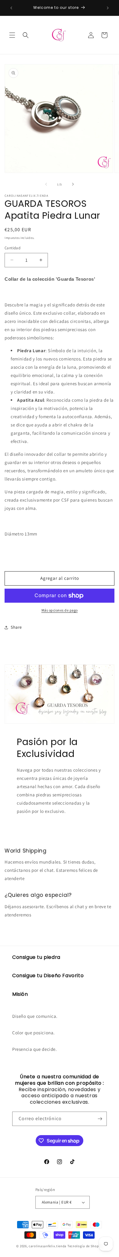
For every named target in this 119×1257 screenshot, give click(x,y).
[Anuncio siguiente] (107, 8)
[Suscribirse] (99, 1119)
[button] (12, 35)
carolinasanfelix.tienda (48, 1246)
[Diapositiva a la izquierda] (46, 184)
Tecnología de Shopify (85, 1246)
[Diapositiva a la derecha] (73, 184)
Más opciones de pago (59, 610)
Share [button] (16, 627)
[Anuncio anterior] (11, 8)
